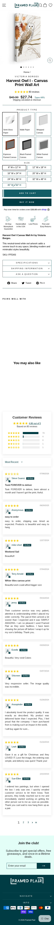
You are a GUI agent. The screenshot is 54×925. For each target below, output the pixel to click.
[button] (22, 92)
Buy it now (27, 202)
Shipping (16, 100)
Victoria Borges (27, 76)
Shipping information (27, 268)
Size (27, 163)
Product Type (27, 110)
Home (26, 72)
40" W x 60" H (14, 185)
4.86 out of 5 (35, 423)
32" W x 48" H (39, 179)
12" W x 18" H (39, 167)
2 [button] (23, 822)
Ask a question (27, 274)
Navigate (26, 896)
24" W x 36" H (14, 179)
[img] (12, 474)
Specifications (27, 263)
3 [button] (28, 822)
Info (26, 903)
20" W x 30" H (39, 173)
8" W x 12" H (14, 167)
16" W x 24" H (14, 173)
